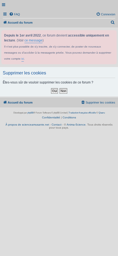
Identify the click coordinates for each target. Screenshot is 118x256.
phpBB (30, 113)
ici (22, 58)
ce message (33, 40)
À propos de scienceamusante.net (27, 124)
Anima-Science (76, 124)
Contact (56, 124)
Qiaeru (102, 113)
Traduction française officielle (82, 113)
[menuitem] (14, 14)
